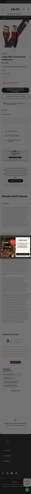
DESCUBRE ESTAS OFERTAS (23, 254)
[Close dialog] (29, 238)
